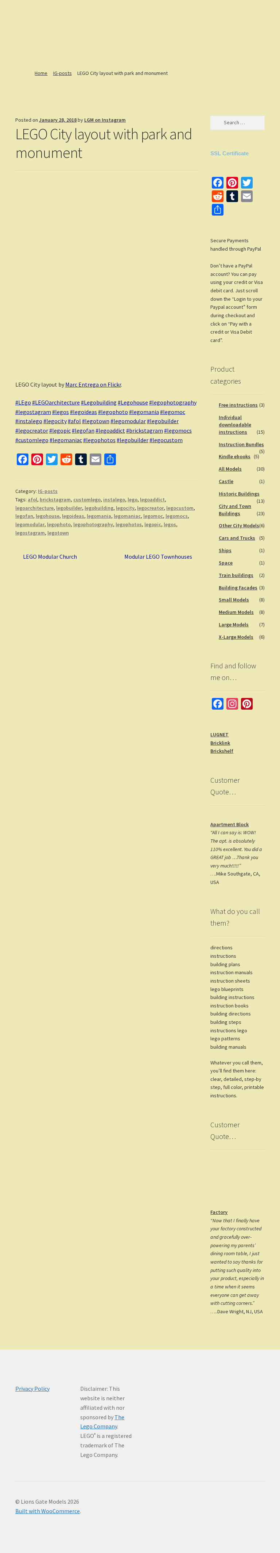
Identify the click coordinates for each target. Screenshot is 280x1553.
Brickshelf (221, 751)
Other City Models (239, 525)
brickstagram (55, 499)
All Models (230, 469)
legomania (99, 516)
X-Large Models (236, 637)
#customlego (31, 440)
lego (132, 499)
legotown (58, 532)
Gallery (22, 52)
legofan (24, 516)
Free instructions (238, 405)
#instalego (28, 421)
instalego (114, 499)
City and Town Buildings (235, 510)
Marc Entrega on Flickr (93, 384)
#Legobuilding (99, 402)
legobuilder (69, 508)
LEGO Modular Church (50, 557)
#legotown (95, 421)
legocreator (150, 508)
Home (20, 41)
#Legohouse (133, 402)
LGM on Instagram (105, 120)
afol (32, 499)
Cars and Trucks (237, 538)
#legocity (55, 421)
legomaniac (127, 516)
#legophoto (113, 411)
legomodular (29, 524)
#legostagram (33, 411)
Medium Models (236, 612)
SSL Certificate (229, 153)
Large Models (234, 624)
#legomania (144, 411)
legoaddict (152, 499)
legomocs (177, 516)
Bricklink (220, 743)
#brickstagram (144, 430)
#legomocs (178, 430)
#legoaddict (110, 430)
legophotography (93, 524)
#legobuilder (163, 421)
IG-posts (62, 73)
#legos (60, 411)
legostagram (30, 532)
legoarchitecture (34, 508)
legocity (125, 508)
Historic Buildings (239, 493)
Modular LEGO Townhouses (158, 557)
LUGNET (219, 734)
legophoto (59, 524)
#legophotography (173, 402)
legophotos (129, 524)
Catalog (46, 41)
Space (226, 562)
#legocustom (166, 440)
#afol (74, 421)
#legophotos (99, 440)
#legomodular (128, 421)
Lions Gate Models (58, 12)
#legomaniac (66, 440)
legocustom (180, 508)
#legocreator (31, 430)
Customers (166, 41)
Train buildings (236, 575)
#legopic (60, 430)
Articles (74, 41)
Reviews (134, 41)
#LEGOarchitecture (56, 402)
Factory (219, 1212)
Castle (226, 481)
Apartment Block (229, 824)
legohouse (47, 516)
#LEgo (23, 402)
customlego (87, 499)
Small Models (234, 599)
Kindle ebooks (234, 456)
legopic (152, 524)
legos (170, 524)
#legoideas (83, 411)
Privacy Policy (32, 1388)
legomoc (153, 516)
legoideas (73, 516)
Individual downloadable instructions (235, 424)
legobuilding (99, 508)
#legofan (83, 430)
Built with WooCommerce (47, 1511)
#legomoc (172, 411)
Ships (225, 550)
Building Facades (238, 587)
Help (104, 41)
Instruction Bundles (241, 444)
